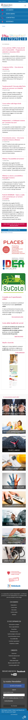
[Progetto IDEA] (13, 264)
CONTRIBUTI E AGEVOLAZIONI (14, 540)
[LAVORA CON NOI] (6, 232)
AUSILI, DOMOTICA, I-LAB (14, 487)
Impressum (14, 653)
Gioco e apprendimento (14, 626)
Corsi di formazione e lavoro (14, 636)
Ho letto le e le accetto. (14, 697)
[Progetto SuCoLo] (13, 284)
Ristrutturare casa (14, 631)
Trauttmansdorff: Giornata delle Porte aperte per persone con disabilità (14, 88)
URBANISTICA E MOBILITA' (14, 561)
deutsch (24, 1)
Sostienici (14, 614)
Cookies (14, 658)
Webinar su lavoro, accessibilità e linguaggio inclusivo (12, 177)
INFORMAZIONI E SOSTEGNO (14, 413)
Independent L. (14, 605)
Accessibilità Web (14, 638)
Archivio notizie (14, 612)
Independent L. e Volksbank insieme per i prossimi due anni (13, 122)
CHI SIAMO (9, 10)
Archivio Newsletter (14, 230)
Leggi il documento (19, 336)
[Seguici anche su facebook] (21, 671)
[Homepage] (7, 5)
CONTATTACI (10, 17)
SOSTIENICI (9, 21)
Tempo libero (14, 629)
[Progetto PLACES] (13, 248)
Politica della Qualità (14, 660)
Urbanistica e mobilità (14, 643)
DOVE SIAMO (10, 14)
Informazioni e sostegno (14, 624)
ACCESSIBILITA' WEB (14, 524)
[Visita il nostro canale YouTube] (14, 674)
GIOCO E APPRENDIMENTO (14, 432)
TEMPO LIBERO (14, 450)
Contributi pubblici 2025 (14, 665)
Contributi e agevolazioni (14, 641)
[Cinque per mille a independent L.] (14, 38)
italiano (20, 1)
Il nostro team (14, 607)
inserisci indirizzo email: (8, 692)
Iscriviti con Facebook (15, 685)
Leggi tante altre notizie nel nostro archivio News (14, 225)
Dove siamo (14, 609)
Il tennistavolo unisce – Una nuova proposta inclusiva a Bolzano (13, 139)
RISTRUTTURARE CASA (14, 468)
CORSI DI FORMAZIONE (14, 505)
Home (3, 26)
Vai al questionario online (17, 317)
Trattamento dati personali (14, 655)
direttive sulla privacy (13, 697)
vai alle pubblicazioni (20, 352)
